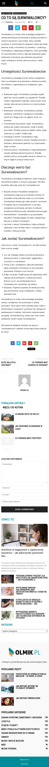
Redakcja (9, 22)
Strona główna (6, 9)
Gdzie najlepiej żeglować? (8, 363)
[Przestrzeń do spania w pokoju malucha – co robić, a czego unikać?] (7, 677)
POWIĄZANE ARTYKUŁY (13, 403)
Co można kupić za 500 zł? (27, 414)
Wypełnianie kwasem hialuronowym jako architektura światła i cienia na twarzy (31, 591)
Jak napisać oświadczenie (28, 698)
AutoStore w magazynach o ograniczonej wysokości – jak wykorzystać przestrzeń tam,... (22, 552)
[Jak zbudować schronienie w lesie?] (7, 429)
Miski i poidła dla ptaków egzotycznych (20, 729)
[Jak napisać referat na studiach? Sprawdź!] (7, 689)
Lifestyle (5, 721)
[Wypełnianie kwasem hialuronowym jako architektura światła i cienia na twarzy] (7, 591)
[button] (45, 3)
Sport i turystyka (7, 13)
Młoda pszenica (8, 748)
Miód (3, 745)
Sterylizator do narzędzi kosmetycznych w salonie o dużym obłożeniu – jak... (29, 602)
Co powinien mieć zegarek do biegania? (38, 363)
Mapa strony (24, 759)
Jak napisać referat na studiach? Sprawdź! (27, 687)
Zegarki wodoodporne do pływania (17, 733)
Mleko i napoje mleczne (12, 741)
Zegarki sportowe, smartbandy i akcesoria (21, 717)
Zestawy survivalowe (20, 13)
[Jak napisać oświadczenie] (7, 701)
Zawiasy (5, 737)
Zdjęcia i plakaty (9, 725)
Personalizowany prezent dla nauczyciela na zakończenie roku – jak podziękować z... (32, 578)
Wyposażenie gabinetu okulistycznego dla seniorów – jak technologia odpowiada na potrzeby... (31, 615)
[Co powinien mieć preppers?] (7, 441)
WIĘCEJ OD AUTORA (13, 407)
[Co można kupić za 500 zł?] (7, 417)
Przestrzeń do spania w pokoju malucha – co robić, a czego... (31, 675)
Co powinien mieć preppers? (28, 438)
